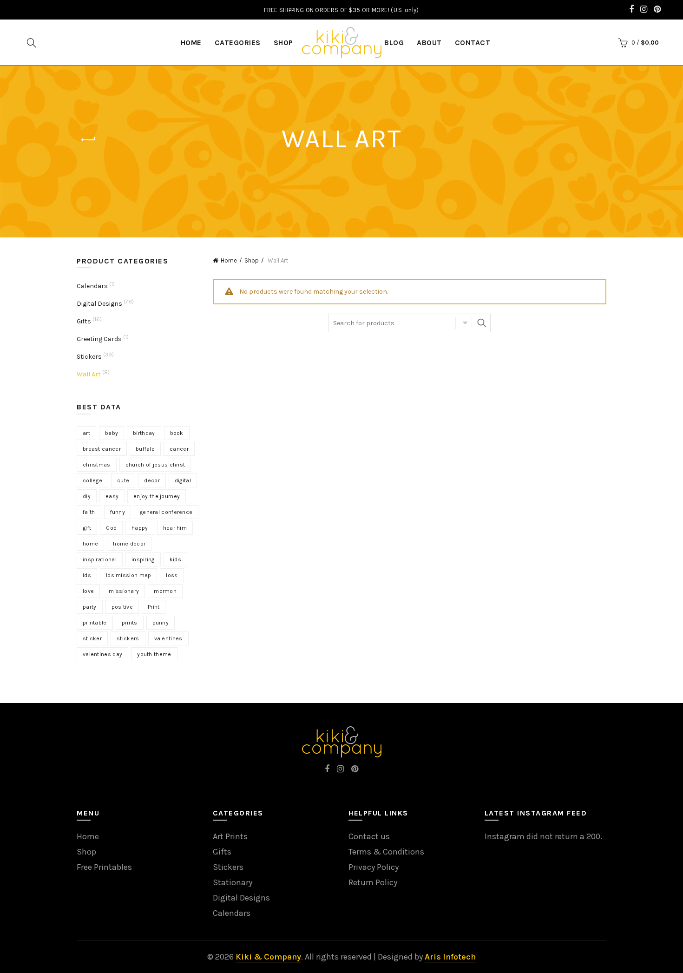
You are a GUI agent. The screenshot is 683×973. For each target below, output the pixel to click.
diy (87, 496)
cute (123, 480)
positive (122, 607)
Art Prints (230, 836)
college (92, 480)
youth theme (154, 654)
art (86, 433)
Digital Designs (99, 304)
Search (481, 323)
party (90, 607)
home (90, 543)
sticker (92, 638)
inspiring (143, 559)
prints (130, 622)
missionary (124, 591)
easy (111, 496)
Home (229, 260)
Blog (394, 42)
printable (95, 622)
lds (87, 575)
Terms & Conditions (386, 852)
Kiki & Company (268, 957)
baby (111, 433)
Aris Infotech (450, 957)
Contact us (369, 836)
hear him (175, 528)
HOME (191, 42)
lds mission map (128, 575)
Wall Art (89, 374)
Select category (463, 323)
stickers (128, 638)
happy (139, 528)
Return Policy (372, 882)
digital (183, 480)
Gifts (84, 321)
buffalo (145, 449)
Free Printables (104, 867)
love (88, 591)
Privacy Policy (373, 867)
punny (160, 622)
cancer (179, 449)
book (177, 433)
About (429, 42)
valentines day (102, 654)
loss (171, 575)
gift (87, 528)
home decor (129, 543)
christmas (97, 464)
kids (175, 559)
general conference (166, 512)
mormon (165, 591)
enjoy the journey (156, 496)
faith (89, 512)
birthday (144, 433)
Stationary (232, 882)
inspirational (100, 559)
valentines (168, 638)
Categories (238, 42)
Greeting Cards (99, 339)
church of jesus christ (155, 464)
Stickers (89, 357)
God (111, 528)
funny (117, 512)
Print (154, 607)
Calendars (92, 286)
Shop (283, 42)
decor (152, 480)
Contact (473, 42)
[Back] (88, 140)
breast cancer (102, 449)
